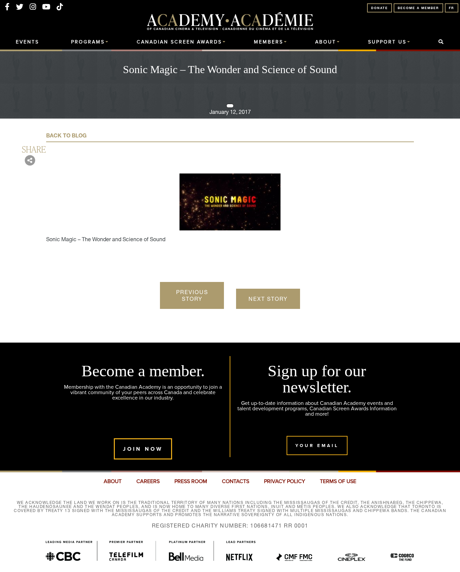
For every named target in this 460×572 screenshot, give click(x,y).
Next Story (268, 298)
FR (451, 8)
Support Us (387, 42)
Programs (88, 42)
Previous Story (192, 295)
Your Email (317, 445)
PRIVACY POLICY (284, 481)
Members (268, 42)
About (325, 42)
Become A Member (418, 8)
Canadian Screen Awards (179, 42)
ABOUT (113, 481)
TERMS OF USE (338, 481)
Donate (379, 8)
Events (27, 42)
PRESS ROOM (190, 481)
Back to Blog (66, 135)
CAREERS (148, 481)
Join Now (143, 449)
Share (34, 149)
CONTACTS (235, 481)
